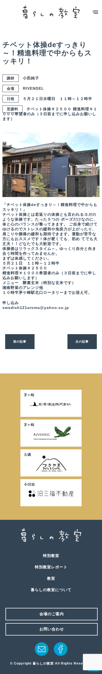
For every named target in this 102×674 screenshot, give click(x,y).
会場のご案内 (51, 614)
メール (41, 649)
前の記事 (19, 341)
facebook (60, 649)
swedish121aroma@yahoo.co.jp (35, 307)
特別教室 (51, 555)
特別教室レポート (51, 567)
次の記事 (82, 341)
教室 (51, 578)
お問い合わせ (51, 629)
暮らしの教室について (51, 590)
